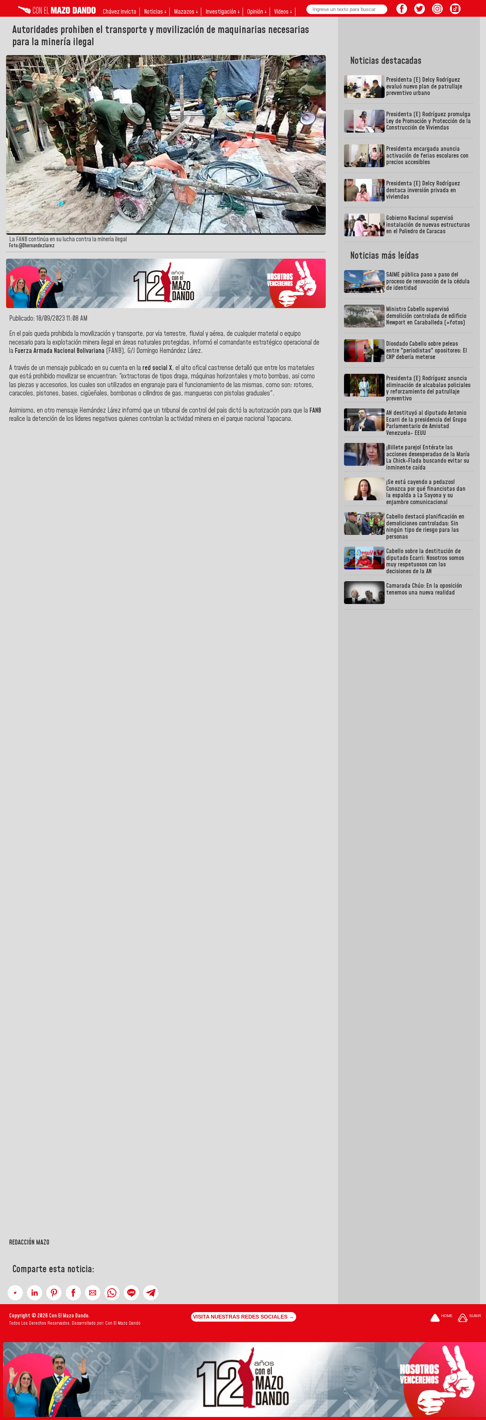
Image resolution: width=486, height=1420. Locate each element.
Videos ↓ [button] (283, 12)
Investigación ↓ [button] (222, 12)
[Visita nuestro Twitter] (419, 12)
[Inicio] (57, 12)
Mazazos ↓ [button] (186, 12)
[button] (15, 1292)
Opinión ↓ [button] (257, 12)
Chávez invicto (119, 12)
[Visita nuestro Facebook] (401, 12)
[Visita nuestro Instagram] (437, 12)
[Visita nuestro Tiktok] (455, 12)
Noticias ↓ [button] (155, 12)
